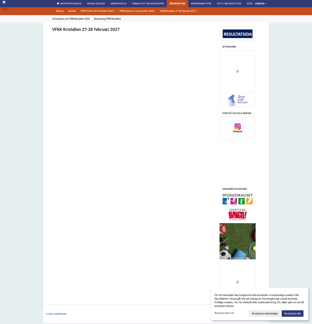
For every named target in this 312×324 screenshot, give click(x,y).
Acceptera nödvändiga (265, 313)
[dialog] (259, 304)
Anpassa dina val (224, 313)
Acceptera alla (292, 313)
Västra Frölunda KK (70, 3)
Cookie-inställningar (56, 313)
